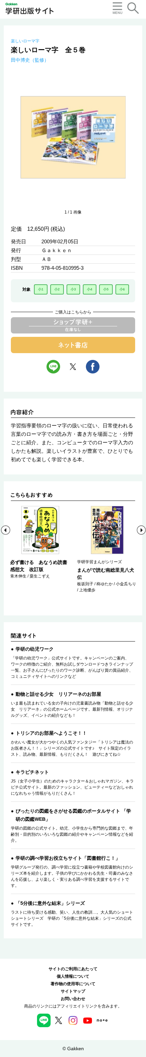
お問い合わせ (73, 998)
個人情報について (73, 976)
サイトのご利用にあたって (73, 969)
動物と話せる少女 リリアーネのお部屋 (58, 694)
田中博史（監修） (30, 60)
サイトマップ (73, 991)
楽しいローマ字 (25, 41)
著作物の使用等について (73, 983)
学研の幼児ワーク (35, 649)
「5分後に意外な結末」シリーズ (50, 903)
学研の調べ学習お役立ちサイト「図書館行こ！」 (68, 858)
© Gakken (73, 1048)
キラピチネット (32, 772)
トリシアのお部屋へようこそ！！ (51, 733)
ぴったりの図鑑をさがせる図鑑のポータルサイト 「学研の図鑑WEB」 (73, 815)
